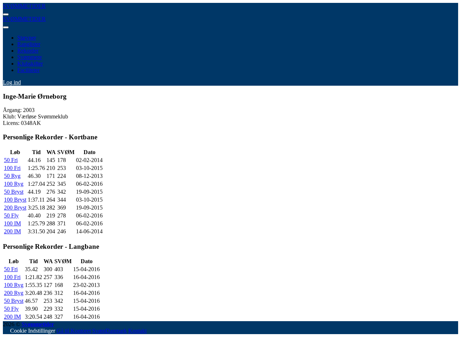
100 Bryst (15, 200)
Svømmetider (38, 324)
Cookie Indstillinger (32, 331)
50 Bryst (13, 192)
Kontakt (137, 331)
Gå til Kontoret (74, 331)
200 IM (12, 231)
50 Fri (11, 160)
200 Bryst (15, 208)
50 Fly (11, 215)
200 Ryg (13, 293)
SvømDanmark (109, 331)
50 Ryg (12, 176)
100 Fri (12, 168)
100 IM (12, 223)
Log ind (12, 82)
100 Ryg (13, 184)
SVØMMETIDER (24, 6)
